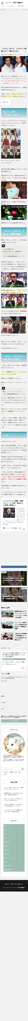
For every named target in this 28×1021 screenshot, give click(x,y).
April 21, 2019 (21, 256)
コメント (4, 680)
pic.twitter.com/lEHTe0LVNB (13, 391)
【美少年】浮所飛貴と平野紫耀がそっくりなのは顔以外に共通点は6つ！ (21, 637)
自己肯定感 (8, 865)
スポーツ (7, 830)
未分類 (7, 853)
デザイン (6, 772)
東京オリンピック (9, 857)
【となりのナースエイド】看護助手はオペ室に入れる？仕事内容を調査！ (13, 810)
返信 (23, 668)
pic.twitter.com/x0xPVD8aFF (11, 254)
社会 (6, 861)
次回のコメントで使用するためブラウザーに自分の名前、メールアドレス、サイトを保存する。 (13, 717)
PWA (5, 774)
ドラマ (7, 838)
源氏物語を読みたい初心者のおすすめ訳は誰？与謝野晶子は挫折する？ (13, 793)
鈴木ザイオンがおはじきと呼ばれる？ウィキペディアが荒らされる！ (13, 799)
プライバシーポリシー (11, 6)
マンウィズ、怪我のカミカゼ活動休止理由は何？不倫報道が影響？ (21, 625)
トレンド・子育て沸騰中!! (14, 2)
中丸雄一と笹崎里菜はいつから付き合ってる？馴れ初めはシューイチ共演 (13, 805)
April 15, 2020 (21, 394)
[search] (23, 769)
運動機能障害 (8, 869)
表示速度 (11, 772)
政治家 (7, 849)
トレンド (10, 9)
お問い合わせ (21, 6)
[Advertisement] (14, 30)
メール (3, 702)
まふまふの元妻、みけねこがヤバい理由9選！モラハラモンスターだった (14, 788)
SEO (16, 772)
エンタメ (16, 9)
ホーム (2, 6)
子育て (7, 845)
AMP (20, 772)
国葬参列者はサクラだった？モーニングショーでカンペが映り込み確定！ (21, 614)
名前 (2, 696)
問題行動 (7, 842)
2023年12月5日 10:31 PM (9, 659)
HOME (4, 9)
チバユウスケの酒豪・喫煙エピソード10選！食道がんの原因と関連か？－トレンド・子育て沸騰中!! (13, 654)
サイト (2, 708)
